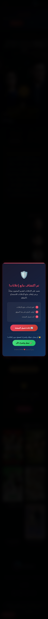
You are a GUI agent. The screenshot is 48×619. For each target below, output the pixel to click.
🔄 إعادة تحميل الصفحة (24, 328)
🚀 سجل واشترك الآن (24, 343)
